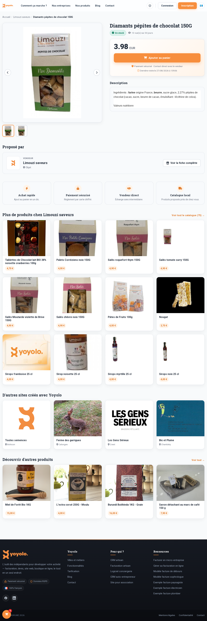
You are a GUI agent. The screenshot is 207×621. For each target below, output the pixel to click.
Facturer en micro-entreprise (168, 560)
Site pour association (121, 582)
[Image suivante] (96, 72)
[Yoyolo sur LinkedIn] (14, 598)
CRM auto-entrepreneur (122, 576)
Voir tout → (198, 460)
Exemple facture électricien (167, 588)
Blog (97, 5)
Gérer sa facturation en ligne (168, 565)
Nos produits (82, 5)
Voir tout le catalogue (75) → (188, 215)
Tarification (73, 571)
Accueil (6, 17)
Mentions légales (167, 615)
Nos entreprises (61, 5)
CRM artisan (116, 560)
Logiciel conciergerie (121, 571)
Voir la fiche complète (183, 162)
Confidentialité (186, 615)
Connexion (167, 5)
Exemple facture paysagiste (168, 582)
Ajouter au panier (159, 57)
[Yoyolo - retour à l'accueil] (7, 6)
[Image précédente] (8, 72)
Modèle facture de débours (167, 571)
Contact (109, 5)
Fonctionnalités (75, 565)
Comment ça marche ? (34, 5)
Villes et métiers (75, 560)
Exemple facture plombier (166, 593)
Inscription (187, 5)
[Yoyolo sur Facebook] (5, 598)
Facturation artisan (120, 565)
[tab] (8, 131)
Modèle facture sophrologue (168, 576)
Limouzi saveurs (21, 17)
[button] (150, 5)
